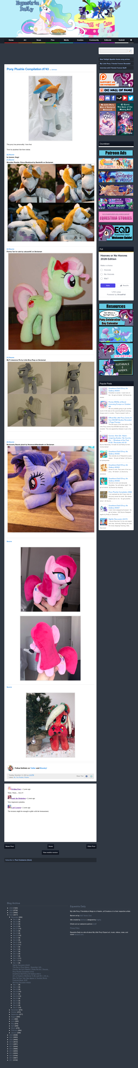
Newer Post (9, 846)
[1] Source (10, 160)
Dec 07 (15, 994)
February (14, 1030)
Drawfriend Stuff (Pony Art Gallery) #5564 (118, 389)
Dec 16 (15, 953)
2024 (11, 912)
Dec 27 (15, 928)
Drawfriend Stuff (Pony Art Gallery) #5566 (118, 452)
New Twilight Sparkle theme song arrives (115, 59)
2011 (11, 1060)
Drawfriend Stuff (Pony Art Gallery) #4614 (27, 974)
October (14, 1012)
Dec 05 (15, 998)
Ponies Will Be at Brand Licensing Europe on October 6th (120, 404)
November (14, 1010)
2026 (11, 908)
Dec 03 (15, 1003)
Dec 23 (15, 937)
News (39, 40)
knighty (98, 920)
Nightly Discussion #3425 (21, 965)
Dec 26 (15, 931)
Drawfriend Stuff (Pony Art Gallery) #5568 (118, 479)
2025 (11, 910)
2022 (11, 1035)
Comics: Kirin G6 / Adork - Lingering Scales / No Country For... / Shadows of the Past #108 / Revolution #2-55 (120, 439)
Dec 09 (15, 989)
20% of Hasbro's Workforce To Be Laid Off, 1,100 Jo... (31, 976)
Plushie (26, 777)
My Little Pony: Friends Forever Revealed (115, 63)
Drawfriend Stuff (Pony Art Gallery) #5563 (118, 466)
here (94, 924)
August (13, 1017)
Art (25, 40)
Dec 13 (15, 960)
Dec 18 (15, 949)
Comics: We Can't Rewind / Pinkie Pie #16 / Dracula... (31, 969)
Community (94, 40)
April (12, 1026)
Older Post (91, 846)
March (13, 1028)
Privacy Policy (74, 928)
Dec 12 (15, 963)
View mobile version (50, 852)
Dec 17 (15, 951)
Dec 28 (15, 926)
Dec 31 (15, 919)
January (14, 1033)
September (15, 1014)
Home (11, 40)
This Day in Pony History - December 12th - (27, 967)
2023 (11, 915)
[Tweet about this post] (91, 776)
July (12, 1019)
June (13, 1021)
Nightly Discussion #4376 (118, 519)
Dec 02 (15, 1005)
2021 (11, 1037)
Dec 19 (15, 947)
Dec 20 (15, 944)
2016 (11, 1049)
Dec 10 (15, 987)
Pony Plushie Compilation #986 (120, 492)
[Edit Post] (35, 775)
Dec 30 (15, 922)
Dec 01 (15, 1007)
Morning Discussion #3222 (22, 982)
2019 (11, 1042)
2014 (11, 1053)
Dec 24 (15, 935)
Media (66, 40)
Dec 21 (15, 942)
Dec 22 (15, 940)
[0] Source (10, 154)
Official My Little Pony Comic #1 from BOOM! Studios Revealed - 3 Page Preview (121, 419)
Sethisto (83, 920)
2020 (11, 1039)
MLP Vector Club (86, 915)
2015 (11, 1051)
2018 (11, 1044)
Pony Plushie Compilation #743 (28, 69)
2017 (11, 1046)
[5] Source (10, 442)
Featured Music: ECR (20, 980)
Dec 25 (15, 933)
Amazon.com (78, 934)
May (12, 1023)
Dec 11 (15, 984)
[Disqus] (50, 812)
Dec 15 (15, 956)
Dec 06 (15, 996)
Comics (80, 40)
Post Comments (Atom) (23, 860)
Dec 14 (15, 958)
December (14, 917)
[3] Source (10, 357)
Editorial (107, 40)
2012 (11, 1058)
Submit (122, 40)
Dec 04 (15, 1001)
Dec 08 (15, 991)
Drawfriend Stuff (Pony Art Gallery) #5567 (118, 506)
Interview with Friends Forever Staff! (113, 68)
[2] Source (10, 249)
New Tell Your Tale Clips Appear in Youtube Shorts (30, 978)
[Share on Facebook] (87, 776)
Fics (52, 40)
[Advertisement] (116, 546)
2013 (11, 1055)
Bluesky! (43, 768)
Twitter (33, 768)
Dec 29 (15, 924)
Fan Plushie (20, 777)
